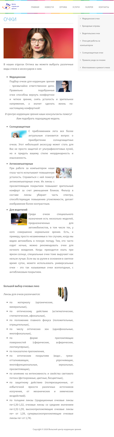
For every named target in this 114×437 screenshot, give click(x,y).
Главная (35, 7)
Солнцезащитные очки (92, 52)
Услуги (76, 7)
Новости (49, 7)
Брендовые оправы (91, 26)
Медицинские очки (91, 18)
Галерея (89, 7)
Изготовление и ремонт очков (96, 67)
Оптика (63, 7)
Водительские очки (91, 33)
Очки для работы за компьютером (90, 43)
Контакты (104, 7)
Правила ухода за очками (93, 60)
